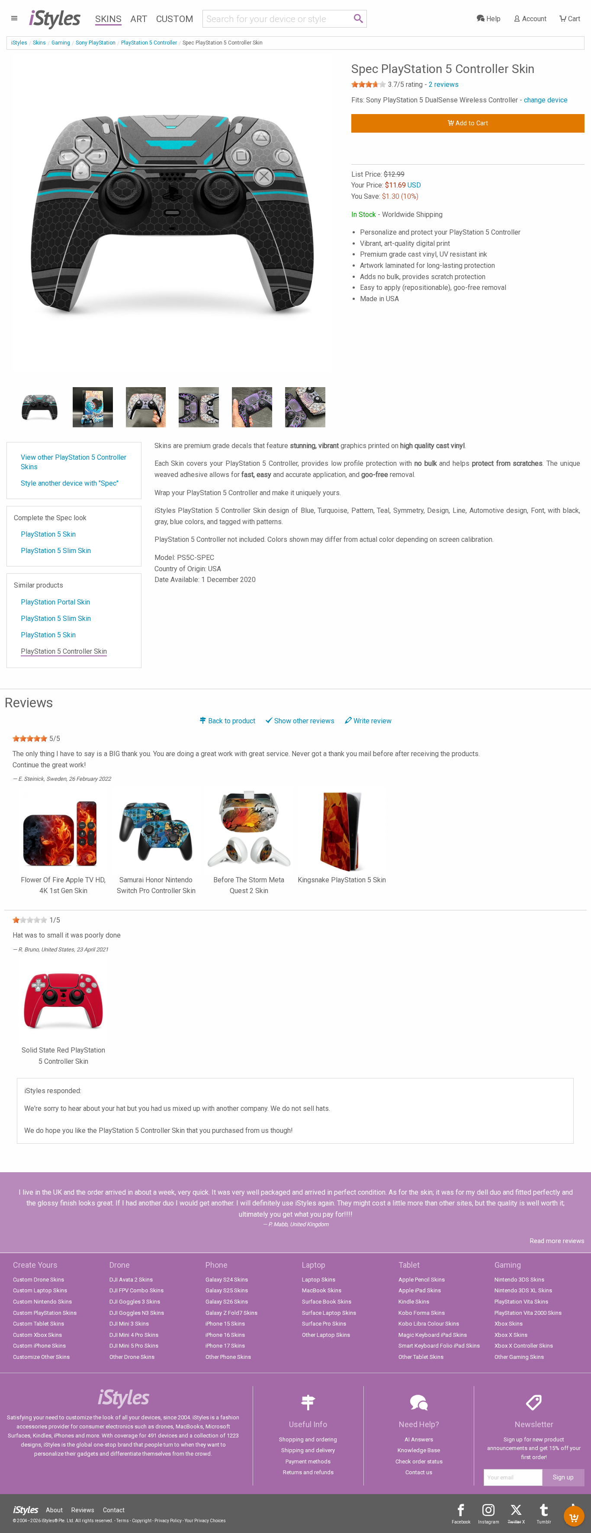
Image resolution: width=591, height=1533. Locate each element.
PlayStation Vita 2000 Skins (528, 1313)
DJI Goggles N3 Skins (136, 1313)
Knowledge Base (419, 1450)
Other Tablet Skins (420, 1357)
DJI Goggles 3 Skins (134, 1301)
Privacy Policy (168, 1520)
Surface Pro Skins (324, 1323)
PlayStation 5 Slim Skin (56, 551)
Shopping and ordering (308, 1439)
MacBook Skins (321, 1290)
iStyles (19, 43)
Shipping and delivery (308, 1450)
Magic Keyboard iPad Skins (432, 1335)
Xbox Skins (509, 1323)
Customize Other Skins (41, 1357)
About (54, 1510)
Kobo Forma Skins (421, 1313)
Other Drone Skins (131, 1357)
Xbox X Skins (511, 1335)
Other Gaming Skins (519, 1357)
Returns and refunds (308, 1472)
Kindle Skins (413, 1301)
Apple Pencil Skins (421, 1279)
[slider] (368, 84)
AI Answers (419, 1439)
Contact (114, 1510)
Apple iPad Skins (419, 1290)
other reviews (304, 721)
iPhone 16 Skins (225, 1335)
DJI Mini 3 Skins (129, 1323)
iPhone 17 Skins (225, 1345)
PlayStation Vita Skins (521, 1301)
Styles (54, 17)
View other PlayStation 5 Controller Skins (73, 462)
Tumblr (544, 1522)
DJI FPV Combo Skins (136, 1290)
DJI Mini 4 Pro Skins (133, 1335)
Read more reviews (557, 1241)
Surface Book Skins (326, 1301)
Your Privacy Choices (205, 1520)
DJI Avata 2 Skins (131, 1279)
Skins (108, 19)
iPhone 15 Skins (225, 1323)
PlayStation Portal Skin (55, 602)
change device (546, 100)
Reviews (82, 1510)
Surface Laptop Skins (329, 1313)
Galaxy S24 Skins (227, 1279)
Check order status (419, 1461)
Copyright (141, 1520)
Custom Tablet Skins (38, 1323)
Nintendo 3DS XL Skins (523, 1290)
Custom (174, 19)
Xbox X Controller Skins (524, 1345)
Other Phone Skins (228, 1357)
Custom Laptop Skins (40, 1290)
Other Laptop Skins (326, 1335)
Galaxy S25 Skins (227, 1290)
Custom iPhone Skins (39, 1345)
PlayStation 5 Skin (48, 534)
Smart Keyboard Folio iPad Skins (439, 1345)
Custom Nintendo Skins (42, 1301)
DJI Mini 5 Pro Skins (133, 1345)
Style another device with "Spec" (70, 483)
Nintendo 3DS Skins (519, 1279)
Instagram (488, 1522)
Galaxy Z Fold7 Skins (231, 1313)
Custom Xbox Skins (37, 1335)
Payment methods (308, 1461)
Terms (122, 1520)
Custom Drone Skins (38, 1279)
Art (139, 19)
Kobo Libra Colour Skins (428, 1323)
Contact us (418, 1472)
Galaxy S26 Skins (227, 1301)
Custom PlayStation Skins (45, 1313)
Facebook (461, 1522)
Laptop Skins (318, 1279)
